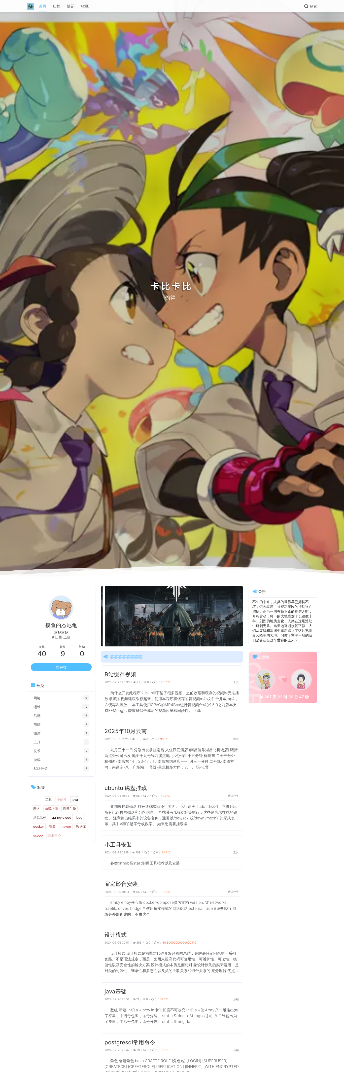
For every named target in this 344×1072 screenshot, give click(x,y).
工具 (236, 682)
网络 (36, 809)
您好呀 (61, 667)
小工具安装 (118, 844)
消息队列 (39, 818)
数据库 (81, 827)
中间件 (62, 800)
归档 (56, 6)
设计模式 (116, 934)
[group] (140, 616)
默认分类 (233, 796)
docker (38, 827)
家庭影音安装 (121, 883)
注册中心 (54, 836)
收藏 (85, 6)
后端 (236, 999)
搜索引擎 (69, 809)
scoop (38, 836)
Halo (36, 800)
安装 (52, 827)
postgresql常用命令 (130, 1042)
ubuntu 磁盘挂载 (126, 787)
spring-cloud (61, 818)
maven (66, 827)
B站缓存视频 (120, 674)
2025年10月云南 (126, 731)
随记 (71, 6)
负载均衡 (51, 809)
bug (79, 818)
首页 (42, 6)
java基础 (115, 991)
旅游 (236, 739)
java (75, 800)
